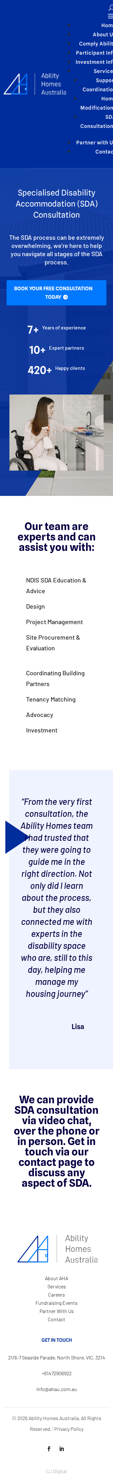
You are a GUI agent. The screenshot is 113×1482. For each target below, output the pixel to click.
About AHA (56, 1278)
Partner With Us (57, 1311)
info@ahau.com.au (56, 1389)
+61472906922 (57, 1373)
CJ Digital (56, 1471)
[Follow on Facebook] (49, 1449)
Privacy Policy (68, 1429)
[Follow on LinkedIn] (61, 1449)
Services (56, 1286)
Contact (56, 1319)
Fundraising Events (56, 1303)
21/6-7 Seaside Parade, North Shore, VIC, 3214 (56, 1357)
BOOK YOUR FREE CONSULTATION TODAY (53, 293)
